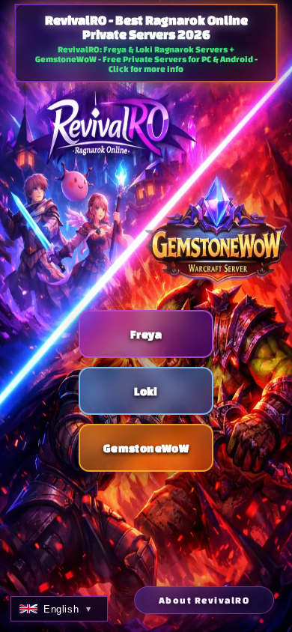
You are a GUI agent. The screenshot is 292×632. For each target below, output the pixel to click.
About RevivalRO (204, 600)
